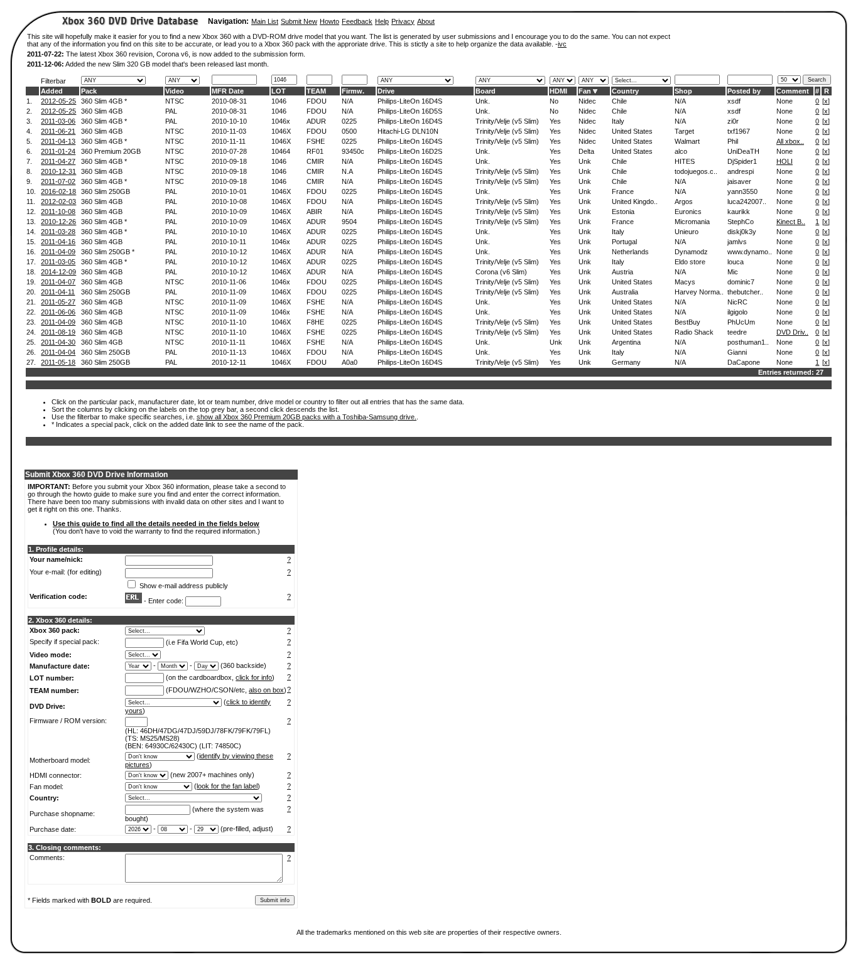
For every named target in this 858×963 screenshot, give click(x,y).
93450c (353, 151)
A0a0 (349, 362)
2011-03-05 (58, 262)
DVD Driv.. (792, 332)
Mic (732, 272)
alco (681, 151)
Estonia (623, 211)
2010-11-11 (229, 141)
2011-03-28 (58, 231)
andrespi (740, 171)
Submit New (299, 21)
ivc (562, 44)
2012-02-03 (58, 201)
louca (735, 262)
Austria (622, 272)
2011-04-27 (58, 161)
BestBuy (687, 322)
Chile (619, 101)
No (554, 101)
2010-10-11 (229, 241)
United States (632, 131)
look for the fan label (227, 786)
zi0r (733, 121)
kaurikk (738, 211)
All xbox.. (790, 141)
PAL (171, 111)
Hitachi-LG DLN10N (407, 131)
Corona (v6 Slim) (501, 272)
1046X (281, 131)
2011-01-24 (58, 151)
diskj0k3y (741, 231)
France (623, 191)
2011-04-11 (58, 292)
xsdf (734, 101)
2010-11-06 (229, 282)
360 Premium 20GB (111, 151)
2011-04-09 (58, 252)
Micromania (692, 221)
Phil (732, 141)
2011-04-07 (58, 282)
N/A (347, 101)
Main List (264, 21)
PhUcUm (741, 322)
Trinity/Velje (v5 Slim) (507, 121)
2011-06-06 (58, 312)
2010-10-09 (229, 211)
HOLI (784, 161)
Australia (625, 292)
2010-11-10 (229, 322)
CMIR (315, 161)
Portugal (624, 241)
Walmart (687, 141)
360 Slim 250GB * (107, 252)
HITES (685, 161)
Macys (685, 282)
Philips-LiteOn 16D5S (409, 111)
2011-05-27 (58, 302)
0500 (349, 131)
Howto (329, 21)
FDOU (317, 101)
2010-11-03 (229, 131)
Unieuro (686, 231)
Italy (618, 121)
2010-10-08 (229, 201)
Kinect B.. (790, 221)
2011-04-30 (58, 342)
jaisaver (739, 181)
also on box (266, 690)
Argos (684, 201)
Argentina (626, 342)
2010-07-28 (229, 151)
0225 (349, 121)
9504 (349, 221)
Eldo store (690, 262)
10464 (280, 151)
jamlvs (737, 241)
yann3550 (742, 191)
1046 (278, 101)
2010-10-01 (229, 191)
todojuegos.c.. (696, 171)
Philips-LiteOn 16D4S (409, 101)
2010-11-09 (229, 292)
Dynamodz (691, 252)
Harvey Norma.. (699, 292)
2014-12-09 (58, 272)
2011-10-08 (58, 211)
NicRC (737, 302)
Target (684, 131)
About (426, 21)
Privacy (403, 21)
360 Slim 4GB (101, 111)
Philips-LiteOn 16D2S (409, 151)
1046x (280, 121)
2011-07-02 (58, 181)
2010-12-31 (58, 171)
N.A (347, 171)
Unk (584, 161)
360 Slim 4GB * (104, 101)
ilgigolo (737, 312)
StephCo (740, 221)
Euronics (688, 211)
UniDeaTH (743, 151)
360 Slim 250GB (105, 191)
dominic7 (740, 282)
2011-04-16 (58, 241)
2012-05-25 (58, 101)
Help (382, 21)
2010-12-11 (229, 362)
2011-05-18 (58, 362)
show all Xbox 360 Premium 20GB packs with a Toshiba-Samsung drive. (306, 417)
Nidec (587, 101)
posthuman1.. (748, 342)
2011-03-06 (58, 121)
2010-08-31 (229, 101)
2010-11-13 (229, 352)
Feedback (357, 21)
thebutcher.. (745, 292)
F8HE (315, 322)
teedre (737, 332)
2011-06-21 (58, 131)
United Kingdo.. (635, 201)
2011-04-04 (58, 352)
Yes (555, 121)
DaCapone (743, 362)
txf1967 (738, 131)
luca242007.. (746, 201)
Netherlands (630, 252)
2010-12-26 (58, 221)
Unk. (482, 101)
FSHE (316, 141)
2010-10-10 (229, 121)
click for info (254, 677)
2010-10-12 (229, 252)
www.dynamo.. (749, 252)
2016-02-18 (58, 191)
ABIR (314, 211)
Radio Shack (694, 332)
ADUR (316, 121)
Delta (586, 151)
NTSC (174, 101)
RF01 (315, 151)
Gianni (737, 352)
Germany (626, 362)
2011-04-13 (58, 141)
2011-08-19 (58, 332)
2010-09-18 (229, 161)
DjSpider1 (742, 161)
